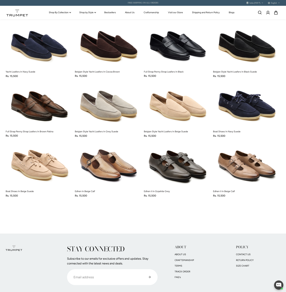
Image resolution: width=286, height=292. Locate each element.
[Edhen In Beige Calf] (108, 164)
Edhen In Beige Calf (85, 191)
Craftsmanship (151, 12)
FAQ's (178, 277)
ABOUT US (180, 254)
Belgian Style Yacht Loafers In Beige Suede (166, 131)
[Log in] (267, 12)
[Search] (259, 12)
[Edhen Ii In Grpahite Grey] (177, 164)
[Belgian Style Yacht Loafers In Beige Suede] (177, 105)
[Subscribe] (149, 277)
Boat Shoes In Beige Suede (20, 191)
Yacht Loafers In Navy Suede (20, 71)
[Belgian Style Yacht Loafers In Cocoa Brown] (108, 45)
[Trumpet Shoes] (17, 13)
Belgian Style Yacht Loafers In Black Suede (235, 71)
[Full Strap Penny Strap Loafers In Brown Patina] (39, 105)
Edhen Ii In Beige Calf (224, 191)
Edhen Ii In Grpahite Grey (157, 191)
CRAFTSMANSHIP (184, 260)
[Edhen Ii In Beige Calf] (247, 164)
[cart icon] (276, 12)
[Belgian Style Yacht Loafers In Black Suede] (247, 45)
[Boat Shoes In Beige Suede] (39, 164)
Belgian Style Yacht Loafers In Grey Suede (96, 131)
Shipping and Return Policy (206, 12)
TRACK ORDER (182, 271)
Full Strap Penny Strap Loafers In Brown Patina (29, 131)
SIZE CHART (242, 265)
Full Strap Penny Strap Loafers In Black (164, 71)
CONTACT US (243, 254)
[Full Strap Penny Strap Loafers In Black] (177, 45)
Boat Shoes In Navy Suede (226, 131)
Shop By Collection (59, 12)
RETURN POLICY (245, 260)
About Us (130, 12)
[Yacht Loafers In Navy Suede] (39, 45)
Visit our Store (175, 12)
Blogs (232, 12)
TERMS (178, 265)
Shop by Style (86, 12)
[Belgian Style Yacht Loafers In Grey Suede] (108, 105)
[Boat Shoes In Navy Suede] (247, 105)
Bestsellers (110, 12)
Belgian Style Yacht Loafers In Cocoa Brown (97, 71)
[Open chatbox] (278, 285)
